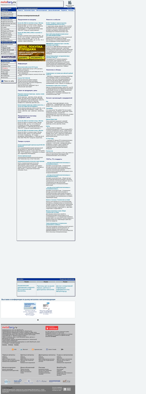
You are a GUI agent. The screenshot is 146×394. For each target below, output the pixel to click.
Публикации (6, 38)
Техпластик (49, 151)
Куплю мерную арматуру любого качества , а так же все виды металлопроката (31, 105)
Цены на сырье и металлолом (64, 359)
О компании (6, 75)
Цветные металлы (8, 21)
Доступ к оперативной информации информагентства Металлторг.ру (64, 288)
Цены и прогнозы (8, 40)
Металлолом (6, 25)
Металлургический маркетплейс (10, 370)
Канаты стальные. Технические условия (58, 200)
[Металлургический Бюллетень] (54, 383)
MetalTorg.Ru (61, 367)
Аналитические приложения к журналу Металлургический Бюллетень (26, 288)
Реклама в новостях (44, 371)
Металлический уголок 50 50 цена (28, 67)
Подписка (5, 64)
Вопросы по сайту (61, 371)
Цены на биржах (7, 35)
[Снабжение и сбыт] (8, 384)
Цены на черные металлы (8, 359)
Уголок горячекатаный (24, 156)
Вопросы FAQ (6, 66)
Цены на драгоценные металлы (47, 359)
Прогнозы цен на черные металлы (11, 360)
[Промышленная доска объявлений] (18, 383)
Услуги (22, 372)
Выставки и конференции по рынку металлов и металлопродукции (28, 299)
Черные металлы (8, 19)
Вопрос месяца (7, 36)
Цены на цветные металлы (27, 359)
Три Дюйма (49, 108)
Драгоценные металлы (9, 23)
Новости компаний (8, 14)
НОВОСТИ (5, 10)
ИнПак (48, 126)
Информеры (6, 70)
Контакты (5, 77)
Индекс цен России (8, 31)
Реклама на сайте (56, 390)
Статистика (6, 29)
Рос (47, 101)
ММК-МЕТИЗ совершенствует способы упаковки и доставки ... (57, 44)
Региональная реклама (44, 372)
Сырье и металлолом (65, 355)
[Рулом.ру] (41, 383)
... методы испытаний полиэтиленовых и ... (58, 163)
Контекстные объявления (45, 370)
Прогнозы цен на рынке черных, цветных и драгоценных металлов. (45, 287)
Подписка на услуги (57, 388)
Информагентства (8, 16)
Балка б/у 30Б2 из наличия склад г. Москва (30, 23)
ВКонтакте (25, 349)
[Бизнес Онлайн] (29, 383)
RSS (15, 349)
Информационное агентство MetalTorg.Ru (12, 329)
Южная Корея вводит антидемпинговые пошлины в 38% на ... (58, 56)
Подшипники (6, 52)
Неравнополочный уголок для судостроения (31, 161)
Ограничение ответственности (64, 372)
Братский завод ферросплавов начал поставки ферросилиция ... (57, 34)
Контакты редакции (57, 387)
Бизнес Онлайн (52, 349)
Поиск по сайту (9, 81)
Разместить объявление (67, 279)
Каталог (5, 46)
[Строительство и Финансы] (66, 383)
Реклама (5, 74)
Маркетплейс (7, 48)
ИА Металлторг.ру (61, 374)
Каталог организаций (7, 369)
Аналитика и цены (29, 10)
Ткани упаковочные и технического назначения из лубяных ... (56, 224)
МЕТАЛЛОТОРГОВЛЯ (8, 42)
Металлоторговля (8, 44)
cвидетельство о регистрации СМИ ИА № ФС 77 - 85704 (30, 389)
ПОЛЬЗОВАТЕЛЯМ (7, 60)
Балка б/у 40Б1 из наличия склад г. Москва (30, 130)
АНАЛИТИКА (6, 18)
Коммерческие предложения (9, 361)
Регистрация (6, 62)
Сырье (4, 27)
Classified (20, 279)
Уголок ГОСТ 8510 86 (24, 78)
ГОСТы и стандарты (8, 53)
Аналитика (5, 357)
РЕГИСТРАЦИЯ (6, 8)
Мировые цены (7, 33)
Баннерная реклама (44, 369)
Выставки (5, 72)
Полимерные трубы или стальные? (56, 85)
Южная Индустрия (51, 119)
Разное (27, 282)
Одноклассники (38, 349)
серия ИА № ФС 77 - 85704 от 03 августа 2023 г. (14, 335)
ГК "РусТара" (50, 138)
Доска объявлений (8, 50)
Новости (20, 10)
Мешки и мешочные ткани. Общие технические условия (56, 211)
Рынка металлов (7, 12)
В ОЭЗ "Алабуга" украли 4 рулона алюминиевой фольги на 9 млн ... (56, 23)
